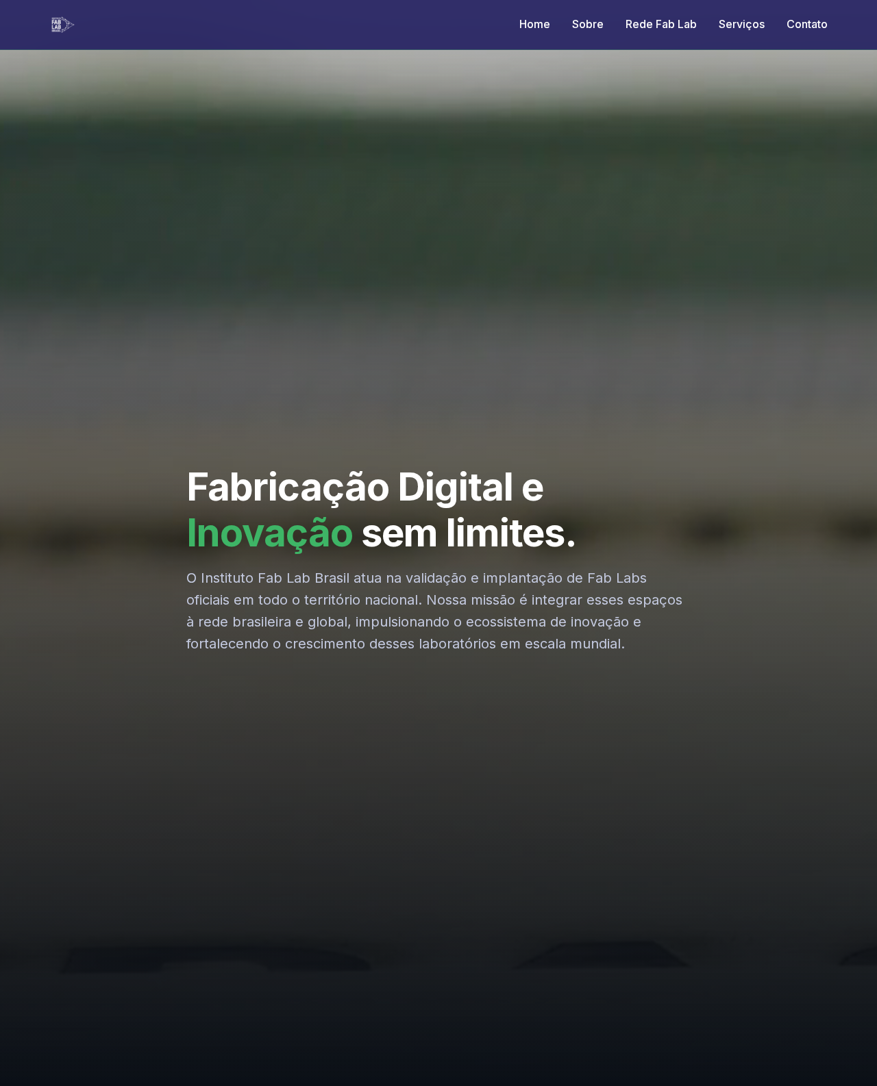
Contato (807, 24)
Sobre (588, 24)
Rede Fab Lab (661, 24)
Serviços (742, 24)
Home (534, 24)
